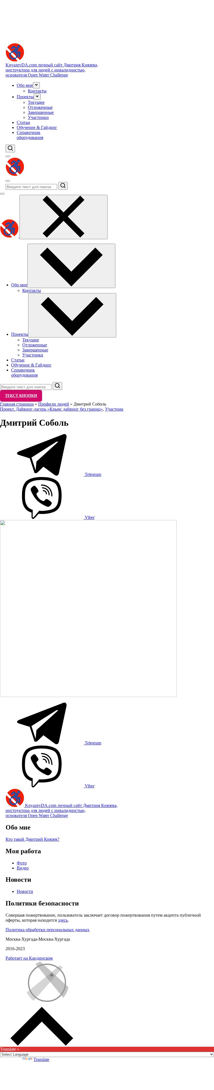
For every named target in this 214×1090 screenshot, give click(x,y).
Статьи (23, 122)
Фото (22, 863)
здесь (63, 920)
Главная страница (17, 404)
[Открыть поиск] (10, 148)
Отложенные (40, 107)
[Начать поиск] (63, 186)
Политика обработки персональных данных (47, 929)
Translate (41, 1059)
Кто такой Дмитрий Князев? (32, 839)
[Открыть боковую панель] (8, 156)
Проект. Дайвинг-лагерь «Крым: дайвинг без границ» (51, 409)
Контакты (37, 90)
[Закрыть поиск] (2, 194)
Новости (25, 891)
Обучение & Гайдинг (37, 127)
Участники (38, 117)
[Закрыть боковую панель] (64, 217)
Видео (23, 868)
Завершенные (41, 112)
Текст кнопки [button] (21, 396)
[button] (36, 85)
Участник (114, 409)
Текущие (36, 102)
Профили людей (53, 404)
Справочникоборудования (30, 135)
